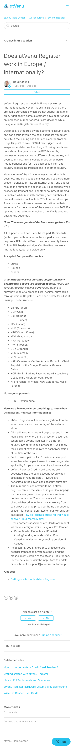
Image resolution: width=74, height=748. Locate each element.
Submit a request (51, 635)
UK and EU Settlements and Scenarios (27, 680)
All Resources (36, 17)
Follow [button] (37, 92)
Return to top (12, 645)
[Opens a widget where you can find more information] (61, 742)
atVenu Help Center (14, 17)
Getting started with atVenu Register (26, 673)
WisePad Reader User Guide (21, 693)
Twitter (11, 598)
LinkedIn (16, 598)
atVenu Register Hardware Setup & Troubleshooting (35, 686)
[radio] (28, 618)
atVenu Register (56, 17)
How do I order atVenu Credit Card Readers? (31, 667)
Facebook (6, 598)
